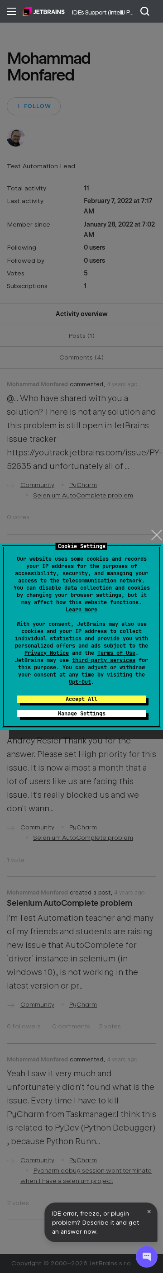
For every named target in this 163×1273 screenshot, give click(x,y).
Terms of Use (116, 653)
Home (44, 11)
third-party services (103, 660)
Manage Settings (81, 713)
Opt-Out (80, 682)
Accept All (81, 699)
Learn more (81, 609)
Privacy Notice (46, 653)
